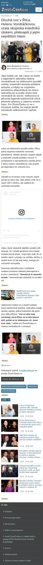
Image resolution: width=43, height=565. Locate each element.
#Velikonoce (8, 391)
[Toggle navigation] (38, 9)
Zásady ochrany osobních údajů (17, 561)
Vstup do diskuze (12, 379)
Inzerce (7, 548)
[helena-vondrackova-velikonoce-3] (31, 137)
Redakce (8, 512)
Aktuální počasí (10, 554)
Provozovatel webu (12, 518)
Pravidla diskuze (26, 370)
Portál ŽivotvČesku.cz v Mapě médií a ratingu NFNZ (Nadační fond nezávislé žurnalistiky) (19, 539)
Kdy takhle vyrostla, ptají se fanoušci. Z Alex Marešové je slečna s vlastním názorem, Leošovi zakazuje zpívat (30, 455)
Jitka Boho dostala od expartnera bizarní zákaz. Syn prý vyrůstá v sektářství (30, 437)
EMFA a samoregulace (13, 530)
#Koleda (32, 386)
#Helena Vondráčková (14, 386)
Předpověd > (5, 2)
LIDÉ (16, 16)
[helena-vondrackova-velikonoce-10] (11, 137)
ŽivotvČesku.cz (6, 16)
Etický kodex (9, 524)
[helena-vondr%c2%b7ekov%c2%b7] (11, 126)
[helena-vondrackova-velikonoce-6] (31, 126)
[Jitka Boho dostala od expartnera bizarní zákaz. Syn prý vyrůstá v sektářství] (9, 440)
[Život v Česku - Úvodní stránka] (15, 10)
